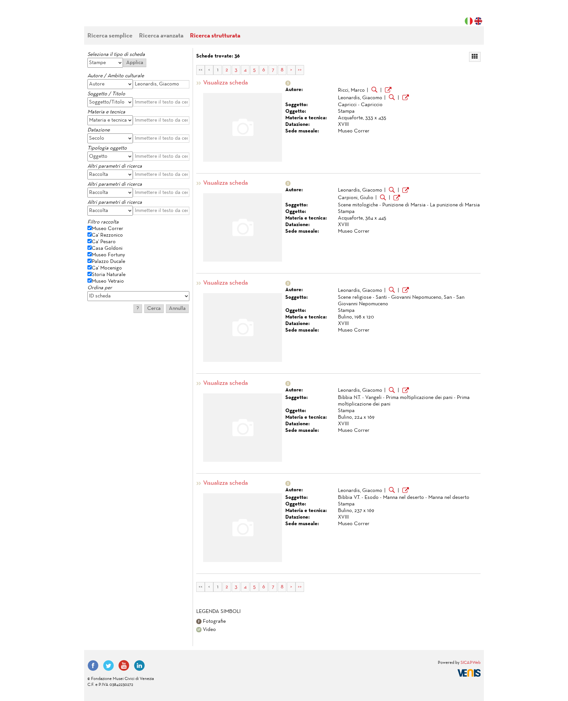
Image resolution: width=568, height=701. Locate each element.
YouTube (124, 665)
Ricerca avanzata (161, 36)
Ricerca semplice (109, 36)
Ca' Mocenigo (107, 268)
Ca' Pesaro (104, 242)
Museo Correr (107, 228)
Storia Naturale (109, 274)
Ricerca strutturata (215, 36)
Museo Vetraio (108, 281)
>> (300, 70)
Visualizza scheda (225, 83)
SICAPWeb (471, 663)
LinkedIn (139, 665)
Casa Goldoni (107, 248)
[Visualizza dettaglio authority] (388, 90)
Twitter (108, 665)
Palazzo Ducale (108, 261)
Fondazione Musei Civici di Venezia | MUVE (114, 16)
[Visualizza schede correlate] (374, 90)
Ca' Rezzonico (107, 235)
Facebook (93, 665)
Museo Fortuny (108, 255)
